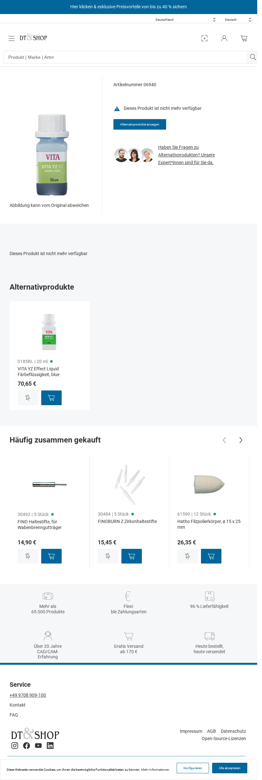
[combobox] (185, 19)
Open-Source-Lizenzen (224, 738)
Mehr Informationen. (155, 769)
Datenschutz (233, 731)
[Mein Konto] (224, 38)
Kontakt (18, 705)
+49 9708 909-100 (28, 695)
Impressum (191, 731)
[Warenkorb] (245, 38)
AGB (211, 731)
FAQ (14, 714)
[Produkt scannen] (204, 38)
